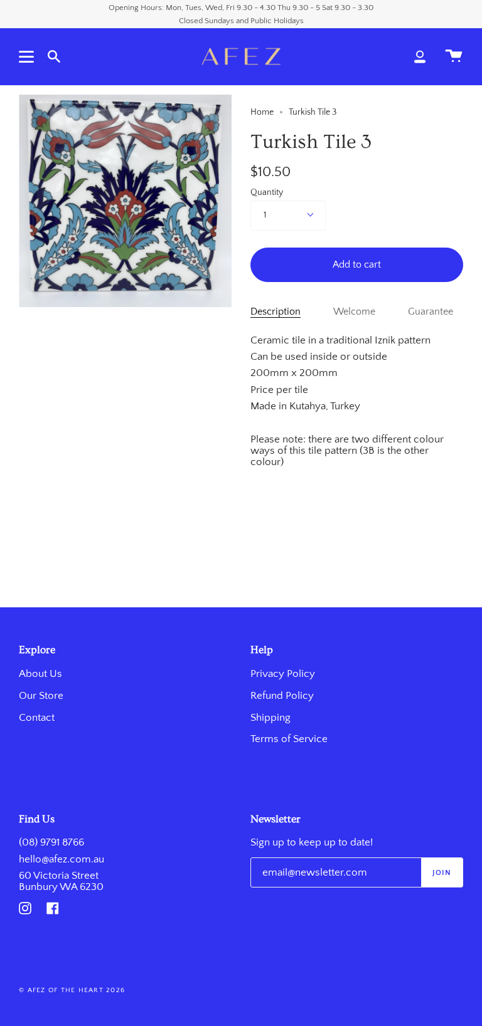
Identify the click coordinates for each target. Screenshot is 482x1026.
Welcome (354, 311)
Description (275, 311)
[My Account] (419, 56)
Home (262, 112)
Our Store (41, 695)
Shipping (270, 717)
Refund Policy (282, 695)
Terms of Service (289, 739)
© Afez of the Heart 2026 (72, 990)
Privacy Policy (282, 673)
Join (441, 873)
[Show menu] (28, 56)
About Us (40, 673)
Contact (37, 717)
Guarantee (430, 311)
